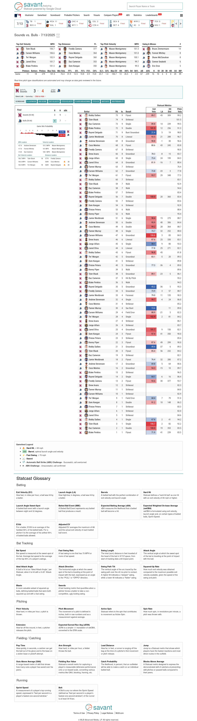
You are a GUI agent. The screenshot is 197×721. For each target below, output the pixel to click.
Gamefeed (42, 15)
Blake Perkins (32, 66)
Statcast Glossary (33, 478)
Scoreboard (55, 15)
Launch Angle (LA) (67, 492)
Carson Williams (33, 53)
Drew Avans (94, 154)
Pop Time (20, 645)
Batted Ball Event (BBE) (69, 505)
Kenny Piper (94, 214)
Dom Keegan (74, 66)
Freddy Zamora (75, 49)
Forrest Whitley (158, 53)
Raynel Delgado (75, 57)
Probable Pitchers (72, 15)
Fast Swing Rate (66, 550)
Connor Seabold (159, 61)
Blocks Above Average (153, 661)
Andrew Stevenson (97, 141)
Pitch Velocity (22, 608)
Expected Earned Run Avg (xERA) (74, 624)
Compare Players (111, 15)
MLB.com (120, 713)
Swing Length (107, 550)
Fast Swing (32, 455)
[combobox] (155, 6)
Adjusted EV (64, 524)
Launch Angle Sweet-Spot (28, 505)
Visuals (97, 15)
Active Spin (106, 608)
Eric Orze (156, 66)
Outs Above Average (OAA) (28, 661)
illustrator (29, 15)
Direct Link (20, 96)
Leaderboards (153, 15)
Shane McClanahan (160, 57)
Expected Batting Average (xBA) (116, 505)
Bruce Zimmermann (160, 49)
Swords (62, 585)
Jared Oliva (31, 61)
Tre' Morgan (31, 57)
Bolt (60, 687)
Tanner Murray (95, 166)
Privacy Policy (93, 713)
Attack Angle (149, 550)
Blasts (19, 585)
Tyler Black (30, 49)
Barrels (104, 492)
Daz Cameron (74, 61)
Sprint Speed (22, 687)
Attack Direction (66, 566)
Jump (146, 645)
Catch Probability (109, 661)
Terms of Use (79, 713)
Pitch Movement (66, 608)
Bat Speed (21, 550)
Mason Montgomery (117, 49)
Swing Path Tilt (108, 566)
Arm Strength (65, 645)
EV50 (18, 524)
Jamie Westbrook (96, 136)
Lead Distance (107, 645)
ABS (128, 15)
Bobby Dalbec (95, 115)
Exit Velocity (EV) (24, 492)
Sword (30, 458)
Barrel (31, 451)
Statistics (138, 15)
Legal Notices (108, 713)
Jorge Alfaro (94, 158)
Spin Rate (147, 608)
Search (87, 15)
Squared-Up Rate (151, 566)
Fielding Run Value (67, 661)
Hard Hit (30, 448)
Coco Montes (74, 53)
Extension (21, 624)
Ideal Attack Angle (24, 566)
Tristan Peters (95, 209)
